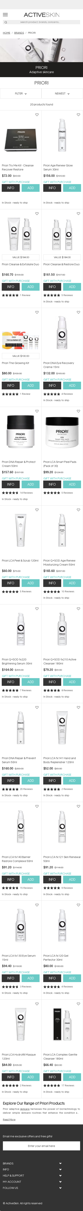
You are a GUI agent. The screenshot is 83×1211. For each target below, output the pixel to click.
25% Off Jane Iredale (41, 5)
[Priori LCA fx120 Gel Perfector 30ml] (62, 927)
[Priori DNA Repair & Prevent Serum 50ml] (20, 729)
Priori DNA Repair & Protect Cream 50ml (19, 464)
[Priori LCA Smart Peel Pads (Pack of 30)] (62, 433)
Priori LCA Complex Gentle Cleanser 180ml (60, 1056)
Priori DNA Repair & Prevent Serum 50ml (19, 760)
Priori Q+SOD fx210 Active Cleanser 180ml (59, 661)
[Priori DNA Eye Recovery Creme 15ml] (62, 334)
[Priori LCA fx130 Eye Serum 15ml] (20, 927)
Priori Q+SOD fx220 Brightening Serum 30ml (17, 661)
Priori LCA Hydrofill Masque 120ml (19, 1056)
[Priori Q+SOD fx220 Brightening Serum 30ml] (20, 630)
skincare (25, 1109)
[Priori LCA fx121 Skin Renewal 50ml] (62, 828)
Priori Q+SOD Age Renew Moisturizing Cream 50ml (59, 562)
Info (10, 188)
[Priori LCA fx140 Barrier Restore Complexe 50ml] (20, 828)
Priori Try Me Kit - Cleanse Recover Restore (18, 167)
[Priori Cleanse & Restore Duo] (62, 235)
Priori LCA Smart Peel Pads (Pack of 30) (59, 464)
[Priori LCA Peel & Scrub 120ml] (20, 532)
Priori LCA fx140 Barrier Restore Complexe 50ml (17, 859)
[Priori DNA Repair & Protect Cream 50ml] (20, 433)
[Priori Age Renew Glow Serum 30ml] (62, 136)
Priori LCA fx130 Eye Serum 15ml (19, 957)
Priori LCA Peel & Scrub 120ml (20, 560)
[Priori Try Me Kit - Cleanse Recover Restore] (20, 136)
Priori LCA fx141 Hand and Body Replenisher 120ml (59, 760)
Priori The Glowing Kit (15, 363)
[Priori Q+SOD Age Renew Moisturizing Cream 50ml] (62, 532)
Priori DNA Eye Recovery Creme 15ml (58, 365)
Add (30, 188)
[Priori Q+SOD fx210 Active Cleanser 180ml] (62, 630)
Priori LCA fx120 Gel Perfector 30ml (55, 957)
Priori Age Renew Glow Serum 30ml (58, 167)
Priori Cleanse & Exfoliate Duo (20, 264)
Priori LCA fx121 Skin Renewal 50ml (61, 859)
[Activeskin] (41, 14)
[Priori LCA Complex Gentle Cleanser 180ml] (62, 1026)
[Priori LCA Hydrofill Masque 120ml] (20, 1026)
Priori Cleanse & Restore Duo (61, 264)
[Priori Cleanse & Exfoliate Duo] (20, 235)
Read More (9, 1119)
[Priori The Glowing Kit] (20, 334)
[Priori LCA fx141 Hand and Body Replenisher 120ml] (62, 729)
